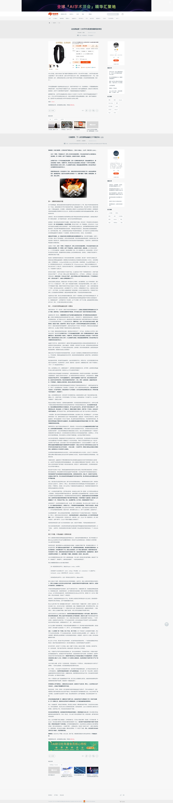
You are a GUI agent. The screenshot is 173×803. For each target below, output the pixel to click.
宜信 (61, 764)
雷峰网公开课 (63, 14)
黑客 (109, 100)
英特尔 (116, 213)
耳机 (121, 222)
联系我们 (50, 795)
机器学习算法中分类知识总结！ (115, 201)
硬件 (117, 103)
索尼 (109, 216)
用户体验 (110, 106)
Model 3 (115, 219)
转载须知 (72, 105)
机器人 (119, 20)
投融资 (74, 20)
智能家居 (123, 20)
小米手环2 (56, 119)
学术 (53, 20)
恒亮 (83, 32)
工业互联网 (110, 18)
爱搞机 (90, 14)
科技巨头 (68, 20)
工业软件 (103, 20)
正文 (59, 22)
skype (116, 106)
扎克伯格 (120, 216)
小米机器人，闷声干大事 (66, 129)
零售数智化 (58, 20)
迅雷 (109, 222)
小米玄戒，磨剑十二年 (53, 129)
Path (109, 112)
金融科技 (74, 18)
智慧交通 (94, 20)
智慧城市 (98, 18)
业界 (50, 18)
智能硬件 (115, 20)
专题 (83, 14)
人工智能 (55, 18)
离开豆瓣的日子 (51, 775)
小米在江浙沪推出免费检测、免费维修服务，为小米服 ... (92, 131)
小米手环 (62, 119)
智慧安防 (86, 20)
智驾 (109, 219)
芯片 (87, 18)
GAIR (77, 14)
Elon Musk (111, 103)
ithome (53, 101)
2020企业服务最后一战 (79, 775)
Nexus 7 (116, 109)
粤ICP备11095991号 (78, 801)
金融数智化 (63, 20)
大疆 (114, 216)
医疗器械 (78, 20)
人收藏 (52, 110)
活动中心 (71, 14)
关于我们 (56, 795)
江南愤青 (83, 140)
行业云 (104, 18)
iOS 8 (115, 112)
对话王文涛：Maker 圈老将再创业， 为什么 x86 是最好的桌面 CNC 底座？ (116, 73)
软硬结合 (115, 222)
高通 (114, 100)
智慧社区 (98, 20)
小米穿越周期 (77, 129)
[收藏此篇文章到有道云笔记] (86, 110)
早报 (121, 219)
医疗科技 (81, 18)
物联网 (111, 20)
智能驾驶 (62, 18)
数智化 (67, 18)
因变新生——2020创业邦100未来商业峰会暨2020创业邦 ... (92, 776)
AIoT (117, 18)
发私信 (116, 60)
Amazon (120, 100)
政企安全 (92, 18)
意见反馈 (62, 795)
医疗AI (71, 20)
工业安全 (107, 20)
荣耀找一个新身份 (113, 88)
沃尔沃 (110, 109)
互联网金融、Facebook (53, 764)
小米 (50, 119)
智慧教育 (90, 20)
